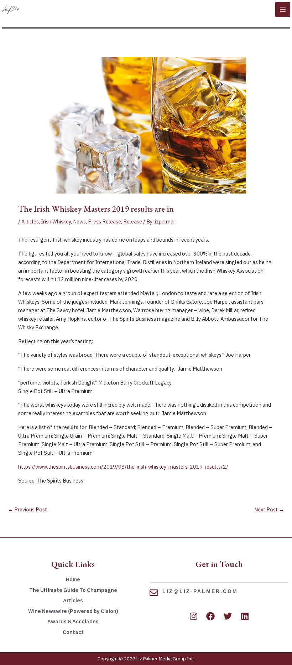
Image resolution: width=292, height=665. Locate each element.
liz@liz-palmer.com (200, 591)
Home (73, 579)
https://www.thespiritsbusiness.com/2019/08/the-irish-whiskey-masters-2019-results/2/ (123, 466)
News (79, 221)
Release (132, 221)
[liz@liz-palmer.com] (154, 592)
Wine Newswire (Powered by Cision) (73, 611)
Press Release (104, 221)
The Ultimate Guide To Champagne (73, 590)
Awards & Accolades (73, 621)
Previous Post (27, 509)
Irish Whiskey (56, 221)
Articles (30, 221)
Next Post (269, 509)
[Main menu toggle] (282, 9)
